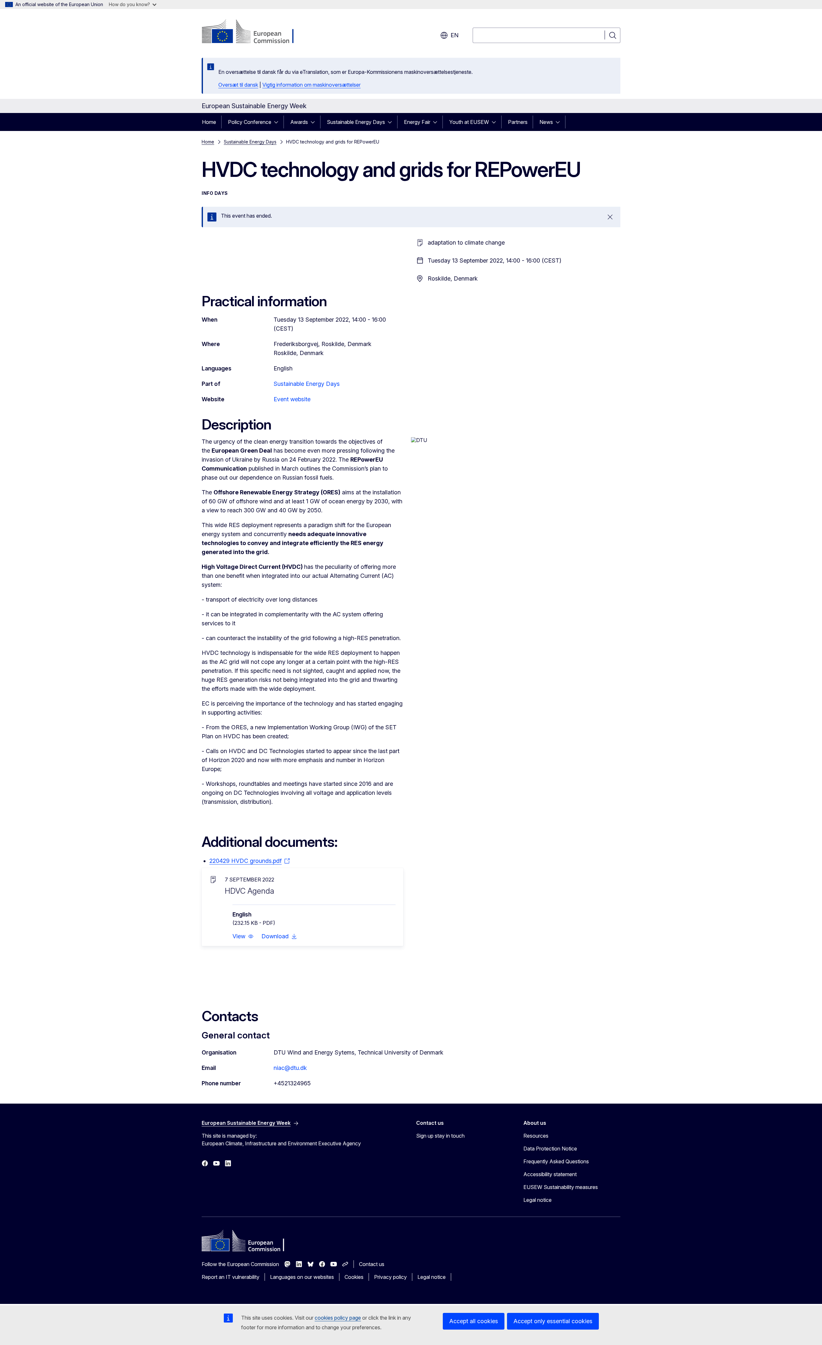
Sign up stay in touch (440, 1135)
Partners (518, 122)
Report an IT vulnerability (230, 1277)
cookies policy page (338, 1318)
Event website (292, 399)
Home (209, 122)
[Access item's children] (278, 122)
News (546, 122)
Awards (299, 122)
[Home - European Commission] (253, 32)
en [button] (454, 35)
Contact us (371, 1264)
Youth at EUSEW (469, 122)
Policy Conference (249, 122)
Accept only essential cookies (552, 1321)
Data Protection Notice (550, 1148)
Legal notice (537, 1200)
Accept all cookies (473, 1321)
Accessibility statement (550, 1174)
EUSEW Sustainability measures (560, 1187)
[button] (243, 936)
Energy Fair (417, 122)
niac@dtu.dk (290, 1067)
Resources (535, 1135)
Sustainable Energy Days (356, 122)
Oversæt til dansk (238, 85)
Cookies (354, 1277)
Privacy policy (390, 1277)
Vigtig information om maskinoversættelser (311, 85)
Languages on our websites (302, 1277)
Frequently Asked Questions (556, 1161)
